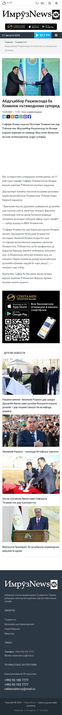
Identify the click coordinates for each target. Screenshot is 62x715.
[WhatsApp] (21, 116)
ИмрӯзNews (30, 702)
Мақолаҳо (10, 633)
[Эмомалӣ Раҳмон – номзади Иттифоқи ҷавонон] (31, 430)
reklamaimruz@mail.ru (23, 655)
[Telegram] (4, 116)
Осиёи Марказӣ (12, 629)
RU (42, 3)
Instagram (31, 710)
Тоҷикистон (20, 42)
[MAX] (25, 116)
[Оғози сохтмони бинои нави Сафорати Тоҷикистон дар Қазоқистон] (31, 474)
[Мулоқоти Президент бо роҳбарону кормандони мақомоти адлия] (31, 524)
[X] (8, 116)
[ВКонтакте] (17, 116)
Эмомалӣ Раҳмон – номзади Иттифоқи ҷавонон (30, 451)
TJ (37, 3)
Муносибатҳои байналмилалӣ (19, 624)
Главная (9, 42)
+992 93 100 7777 (16, 680)
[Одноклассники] (12, 116)
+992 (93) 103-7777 (24, 652)
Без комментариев (32, 112)
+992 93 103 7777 (16, 684)
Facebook (18, 710)
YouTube (43, 710)
